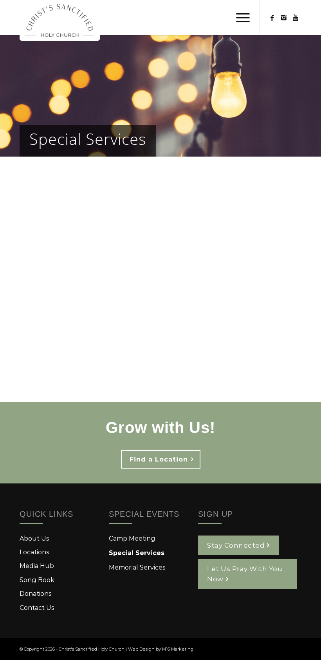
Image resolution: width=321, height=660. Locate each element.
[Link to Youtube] (295, 17)
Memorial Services (137, 567)
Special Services (87, 139)
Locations (34, 552)
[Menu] (239, 17)
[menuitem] (239, 17)
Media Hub (37, 565)
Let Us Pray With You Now (244, 573)
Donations (36, 593)
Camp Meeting (132, 538)
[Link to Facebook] (272, 17)
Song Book (37, 579)
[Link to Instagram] (284, 17)
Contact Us (37, 607)
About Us (34, 538)
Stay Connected (236, 545)
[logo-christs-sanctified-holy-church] (60, 20)
